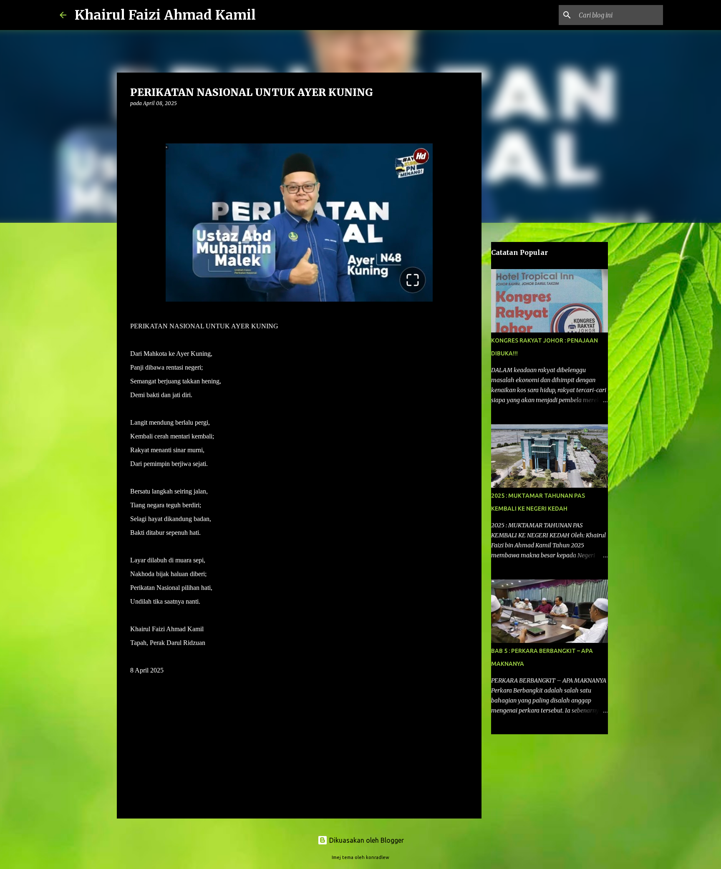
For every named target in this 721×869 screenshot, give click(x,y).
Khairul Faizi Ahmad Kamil (165, 15)
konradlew (377, 857)
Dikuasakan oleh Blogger (366, 840)
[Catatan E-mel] (135, 712)
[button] (135, 120)
